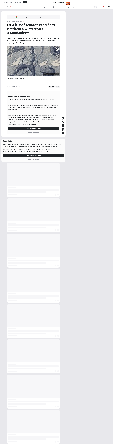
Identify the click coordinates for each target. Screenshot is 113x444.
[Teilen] (63, 129)
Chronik (58, 86)
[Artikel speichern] (63, 125)
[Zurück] (19, 7)
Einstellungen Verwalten (33, 132)
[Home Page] (57, 2)
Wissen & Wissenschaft (15, 21)
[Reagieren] (63, 118)
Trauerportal (13, 2)
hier (34, 124)
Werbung (19, 2)
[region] (57, 7)
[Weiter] (95, 7)
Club (4, 2)
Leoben (52, 86)
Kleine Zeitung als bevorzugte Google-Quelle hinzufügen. (34, 17)
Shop (7, 2)
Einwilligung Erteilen (33, 128)
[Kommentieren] (63, 122)
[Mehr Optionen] (63, 133)
